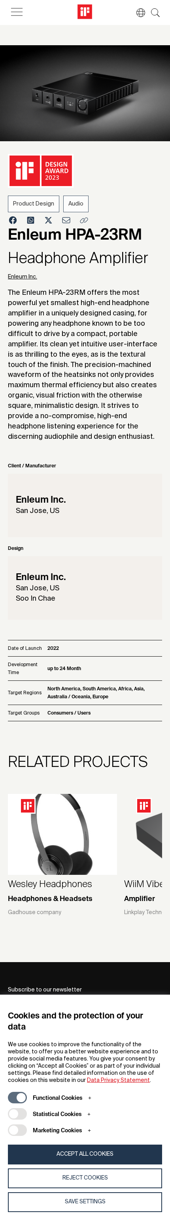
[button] (136, 13)
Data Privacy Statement (118, 1080)
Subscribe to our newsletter (45, 990)
